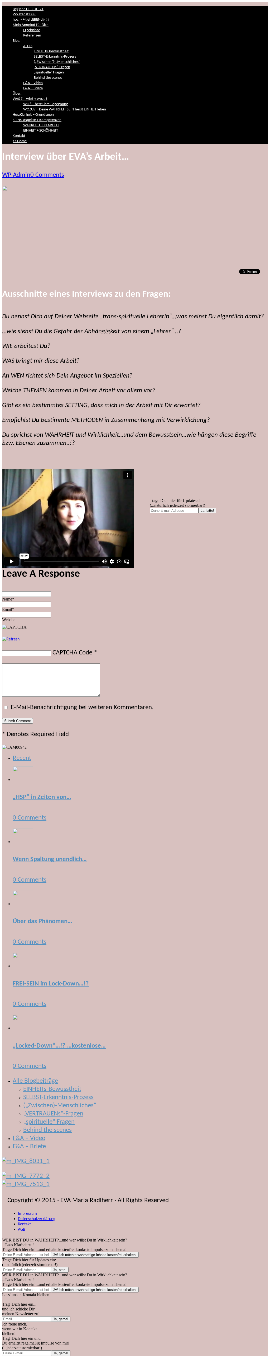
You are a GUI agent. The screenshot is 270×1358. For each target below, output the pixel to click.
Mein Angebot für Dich (31, 25)
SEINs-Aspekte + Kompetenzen (37, 120)
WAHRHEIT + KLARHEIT (41, 125)
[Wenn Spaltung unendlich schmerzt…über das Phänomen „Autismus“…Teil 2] (23, 841)
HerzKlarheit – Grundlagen (33, 115)
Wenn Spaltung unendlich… (50, 859)
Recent (22, 758)
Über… (18, 94)
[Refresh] (11, 639)
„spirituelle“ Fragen (49, 73)
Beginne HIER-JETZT (28, 9)
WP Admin (16, 175)
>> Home (20, 141)
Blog (16, 41)
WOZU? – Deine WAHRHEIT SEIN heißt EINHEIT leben (64, 109)
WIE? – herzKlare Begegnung (45, 104)
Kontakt (19, 136)
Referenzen (32, 36)
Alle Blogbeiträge (35, 1081)
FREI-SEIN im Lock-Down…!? (51, 983)
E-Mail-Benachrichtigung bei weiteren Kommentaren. (81, 707)
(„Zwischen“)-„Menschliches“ (57, 62)
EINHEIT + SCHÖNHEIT (40, 131)
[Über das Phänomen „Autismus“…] (23, 903)
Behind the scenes (48, 78)
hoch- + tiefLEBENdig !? (31, 20)
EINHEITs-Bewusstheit (51, 51)
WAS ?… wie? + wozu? (30, 99)
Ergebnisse (31, 30)
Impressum (27, 1214)
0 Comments (47, 175)
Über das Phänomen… (42, 921)
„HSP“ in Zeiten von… (42, 797)
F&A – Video (33, 83)
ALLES (27, 46)
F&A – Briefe (33, 88)
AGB (21, 1229)
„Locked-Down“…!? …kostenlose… (59, 1046)
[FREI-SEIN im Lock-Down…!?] (23, 965)
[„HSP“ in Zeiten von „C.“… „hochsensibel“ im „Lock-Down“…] (23, 779)
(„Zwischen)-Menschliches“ (59, 1105)
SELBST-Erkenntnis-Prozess (55, 57)
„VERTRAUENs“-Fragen (52, 67)
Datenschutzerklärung (36, 1219)
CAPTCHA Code (72, 652)
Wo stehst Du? (24, 14)
